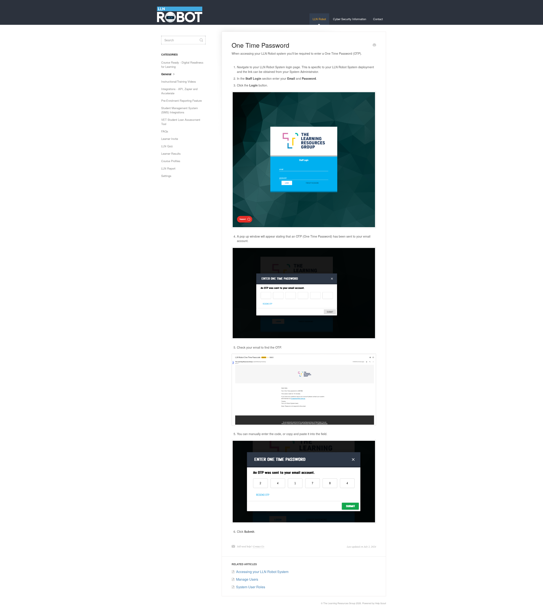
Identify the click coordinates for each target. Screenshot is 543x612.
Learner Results (171, 154)
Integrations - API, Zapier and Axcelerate (179, 91)
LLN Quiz (167, 146)
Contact (378, 19)
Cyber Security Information (349, 19)
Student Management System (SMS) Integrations (179, 110)
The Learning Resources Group (339, 603)
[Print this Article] (374, 45)
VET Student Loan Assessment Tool (180, 122)
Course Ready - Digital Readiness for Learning (182, 64)
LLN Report (168, 168)
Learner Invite (169, 139)
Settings (166, 176)
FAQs (164, 131)
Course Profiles (170, 161)
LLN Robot (319, 19)
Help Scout (380, 603)
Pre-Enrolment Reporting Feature (181, 101)
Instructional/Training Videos (178, 81)
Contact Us (258, 546)
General (166, 74)
